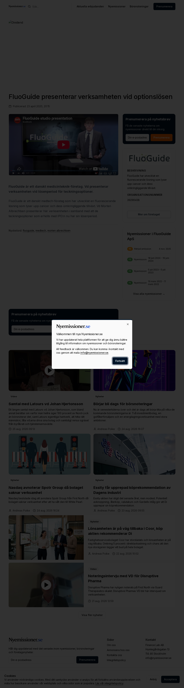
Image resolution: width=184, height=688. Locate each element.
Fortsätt (120, 360)
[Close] (127, 324)
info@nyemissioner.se (94, 352)
